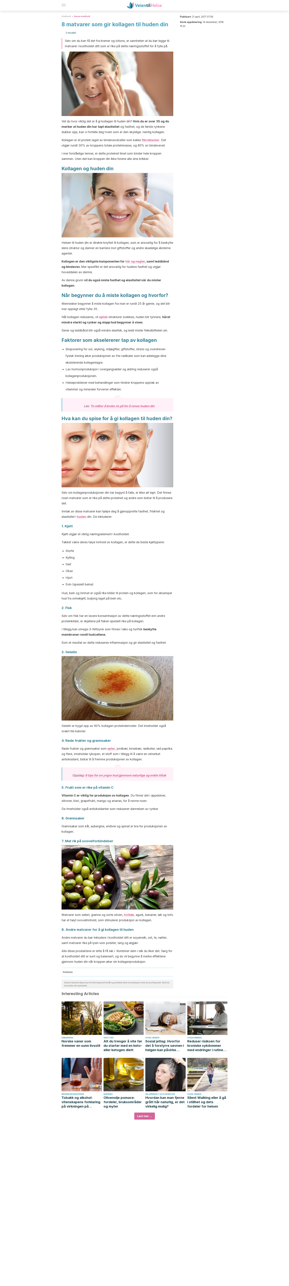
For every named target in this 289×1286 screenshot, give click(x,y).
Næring (108, 1094)
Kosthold (66, 16)
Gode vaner (152, 1037)
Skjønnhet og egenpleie (160, 1094)
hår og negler (135, 261)
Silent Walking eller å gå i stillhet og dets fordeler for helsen (206, 1102)
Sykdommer (194, 1037)
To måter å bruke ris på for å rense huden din (122, 406)
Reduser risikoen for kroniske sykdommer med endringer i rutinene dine (207, 1045)
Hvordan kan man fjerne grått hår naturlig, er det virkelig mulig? (165, 1102)
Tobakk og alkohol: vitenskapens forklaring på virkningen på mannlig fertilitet (81, 1102)
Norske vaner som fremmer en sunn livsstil (81, 1043)
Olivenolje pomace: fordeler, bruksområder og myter (123, 1102)
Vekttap (109, 1037)
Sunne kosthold (82, 16)
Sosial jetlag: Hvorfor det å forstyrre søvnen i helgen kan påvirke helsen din (164, 1045)
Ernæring (67, 1037)
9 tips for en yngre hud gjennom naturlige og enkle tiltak (125, 775)
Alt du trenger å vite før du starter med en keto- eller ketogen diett (123, 1045)
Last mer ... (144, 1116)
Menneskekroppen (73, 1094)
